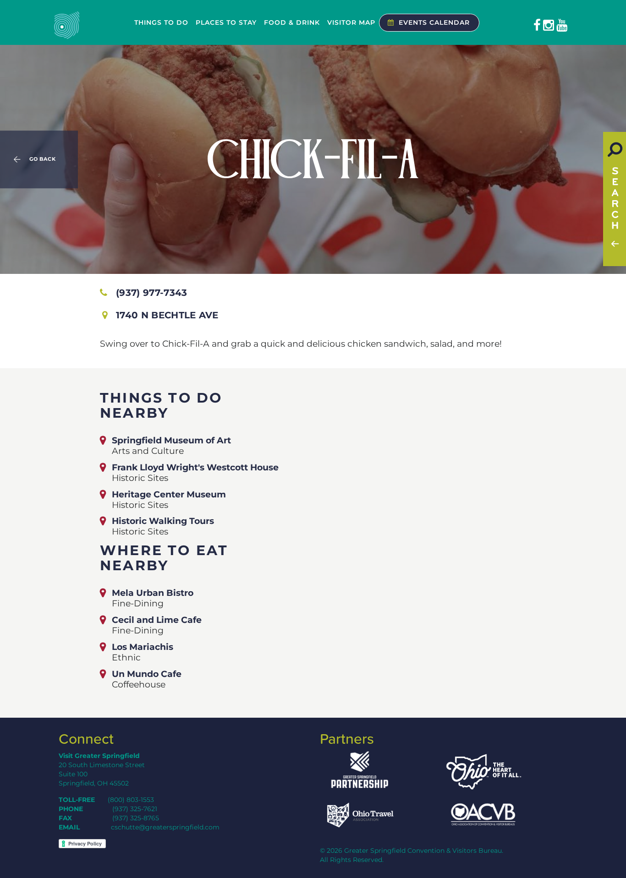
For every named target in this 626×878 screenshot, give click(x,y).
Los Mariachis (142, 646)
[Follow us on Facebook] (537, 25)
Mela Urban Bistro (152, 592)
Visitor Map (351, 22)
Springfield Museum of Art (171, 440)
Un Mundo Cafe (146, 673)
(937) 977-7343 (151, 292)
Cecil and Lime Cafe (157, 619)
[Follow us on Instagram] (548, 25)
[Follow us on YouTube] (561, 25)
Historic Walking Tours (163, 520)
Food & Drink (292, 22)
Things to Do (161, 22)
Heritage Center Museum (169, 494)
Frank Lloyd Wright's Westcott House (195, 467)
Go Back (42, 159)
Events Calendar (434, 22)
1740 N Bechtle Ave (167, 315)
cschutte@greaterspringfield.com (165, 827)
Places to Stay (226, 22)
